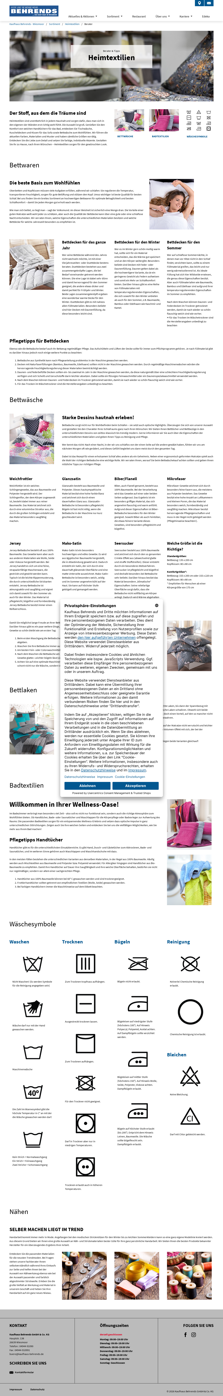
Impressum (16, 1389)
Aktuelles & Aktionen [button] (81, 16)
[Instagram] (193, 1334)
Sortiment (54, 24)
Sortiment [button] (113, 16)
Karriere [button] (185, 16)
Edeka (206, 16)
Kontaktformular (24, 1372)
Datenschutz (37, 1389)
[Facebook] (185, 1334)
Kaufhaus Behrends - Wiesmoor (26, 24)
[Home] (33, 13)
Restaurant (139, 16)
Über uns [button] (161, 16)
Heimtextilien (72, 24)
